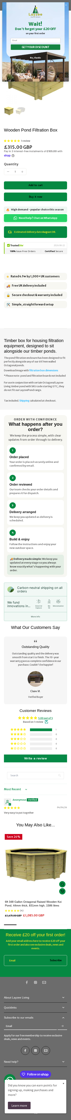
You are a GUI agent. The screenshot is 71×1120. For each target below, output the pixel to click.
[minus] (8, 171)
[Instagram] (35, 982)
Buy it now (35, 197)
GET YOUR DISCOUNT (36, 47)
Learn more (19, 1105)
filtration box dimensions (43, 370)
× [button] (63, 1083)
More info (35, 616)
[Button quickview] (62, 884)
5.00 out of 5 (45, 718)
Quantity (11, 164)
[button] (12, 141)
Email (12, 960)
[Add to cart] (62, 891)
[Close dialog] (66, 5)
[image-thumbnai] (9, 111)
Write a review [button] (35, 758)
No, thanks (35, 58)
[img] (12, 807)
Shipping (24, 400)
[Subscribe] (62, 1026)
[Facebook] (26, 982)
